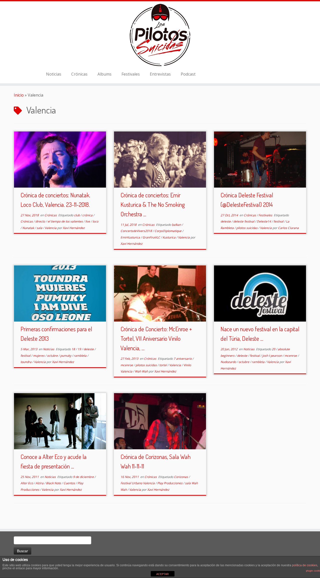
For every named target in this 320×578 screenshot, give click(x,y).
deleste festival (244, 221)
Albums (105, 74)
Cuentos (70, 483)
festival (279, 221)
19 (80, 349)
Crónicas (79, 74)
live (88, 221)
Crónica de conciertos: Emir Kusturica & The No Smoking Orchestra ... (152, 204)
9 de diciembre (83, 477)
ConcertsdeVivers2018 (136, 231)
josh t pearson (272, 355)
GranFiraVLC (151, 237)
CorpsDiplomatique (168, 231)
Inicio (19, 95)
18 (74, 349)
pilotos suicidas (247, 228)
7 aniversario (183, 358)
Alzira (40, 483)
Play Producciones (170, 483)
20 (274, 349)
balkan (177, 225)
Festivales (131, 74)
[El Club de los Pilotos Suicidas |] (160, 35)
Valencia (51, 228)
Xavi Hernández (74, 228)
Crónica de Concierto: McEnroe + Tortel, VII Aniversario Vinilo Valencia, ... (156, 338)
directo (40, 221)
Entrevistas (160, 74)
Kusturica (169, 237)
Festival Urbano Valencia (138, 483)
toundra (26, 362)
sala (39, 228)
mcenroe (127, 365)
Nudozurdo (228, 362)
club (77, 215)
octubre (52, 355)
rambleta (80, 355)
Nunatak (28, 228)
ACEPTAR (162, 574)
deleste (226, 221)
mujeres (39, 355)
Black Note (54, 483)
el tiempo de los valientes (66, 221)
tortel (163, 365)
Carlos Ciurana (288, 228)
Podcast (188, 74)
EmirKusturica (130, 237)
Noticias (53, 74)
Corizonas (181, 477)
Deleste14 (264, 221)
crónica (87, 215)
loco (95, 221)
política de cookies (304, 565)
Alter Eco (27, 483)
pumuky (66, 355)
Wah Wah (142, 371)
